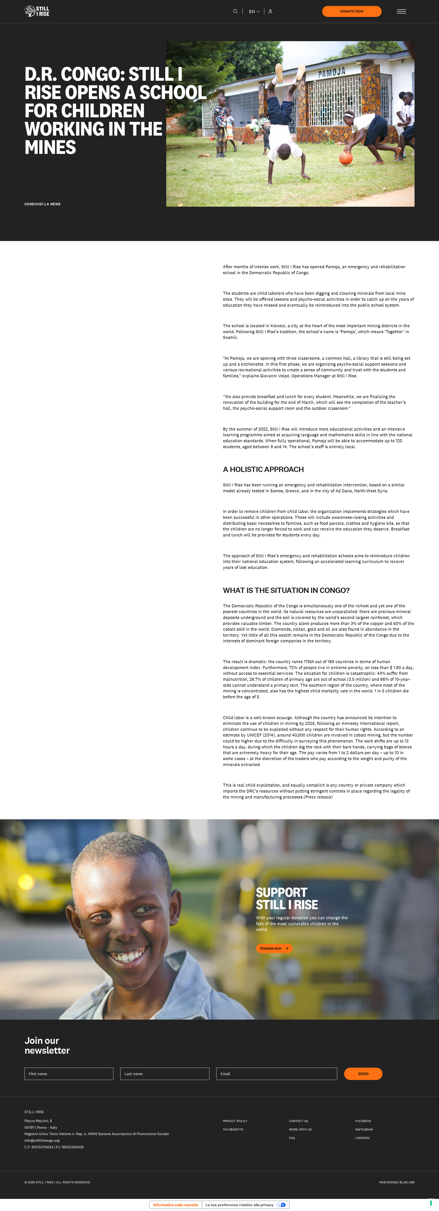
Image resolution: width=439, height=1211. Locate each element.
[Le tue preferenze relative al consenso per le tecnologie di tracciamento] (431, 1203)
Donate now (352, 11)
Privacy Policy (235, 1121)
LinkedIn (362, 1138)
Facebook (363, 1121)
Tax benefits (233, 1129)
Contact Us (298, 1121)
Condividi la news (42, 204)
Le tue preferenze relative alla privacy (239, 1205)
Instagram (364, 1129)
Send (363, 1074)
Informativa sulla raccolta (175, 1205)
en (252, 11)
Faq (292, 1138)
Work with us (300, 1129)
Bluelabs (407, 1182)
